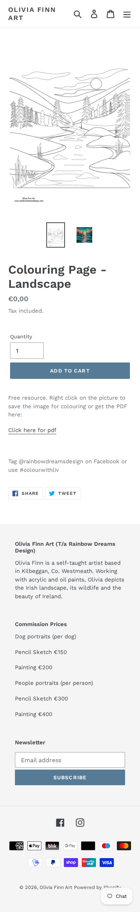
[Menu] (127, 13)
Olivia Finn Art (32, 14)
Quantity (21, 336)
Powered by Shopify (97, 887)
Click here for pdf (32, 430)
